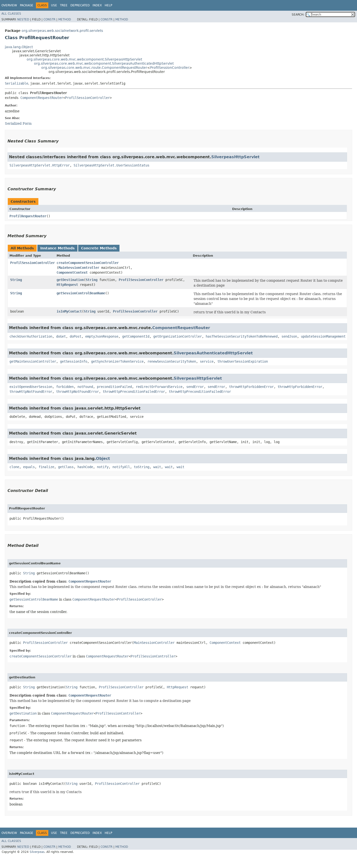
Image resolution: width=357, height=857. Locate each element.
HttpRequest (67, 285)
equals (29, 467)
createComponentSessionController (88, 263)
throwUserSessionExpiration (242, 361)
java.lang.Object (19, 47)
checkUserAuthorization (30, 336)
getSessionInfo (73, 361)
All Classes (11, 13)
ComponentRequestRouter (41, 98)
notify (103, 467)
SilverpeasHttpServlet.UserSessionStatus (111, 165)
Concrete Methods (99, 248)
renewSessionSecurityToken (171, 361)
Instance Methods (57, 248)
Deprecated (80, 5)
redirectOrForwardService (159, 387)
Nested (23, 19)
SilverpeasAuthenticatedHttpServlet (213, 353)
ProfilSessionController (169, 68)
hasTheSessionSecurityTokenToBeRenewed (242, 336)
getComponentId (135, 336)
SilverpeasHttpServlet (235, 157)
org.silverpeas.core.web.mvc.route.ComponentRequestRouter (94, 68)
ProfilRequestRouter (27, 216)
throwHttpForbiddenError (251, 387)
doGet (61, 336)
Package (26, 5)
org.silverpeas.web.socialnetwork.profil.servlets (62, 31)
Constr (49, 19)
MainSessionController (79, 268)
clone (14, 467)
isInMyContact (69, 311)
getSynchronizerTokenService (117, 361)
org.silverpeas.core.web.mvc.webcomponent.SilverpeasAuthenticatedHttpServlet (104, 63)
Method (64, 19)
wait (157, 467)
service (206, 361)
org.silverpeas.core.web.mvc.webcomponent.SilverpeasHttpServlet (84, 59)
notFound (85, 387)
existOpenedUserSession (30, 387)
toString (141, 467)
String (16, 280)
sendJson (289, 336)
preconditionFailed (114, 387)
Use (54, 5)
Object (103, 458)
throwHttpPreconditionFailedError (134, 392)
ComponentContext (72, 272)
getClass (66, 467)
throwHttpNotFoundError (30, 392)
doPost (75, 336)
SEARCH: (298, 14)
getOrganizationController (177, 336)
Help (108, 5)
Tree (64, 5)
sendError (195, 387)
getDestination (70, 280)
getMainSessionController (32, 361)
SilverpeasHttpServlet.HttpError (39, 165)
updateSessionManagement (323, 336)
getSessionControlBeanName (81, 293)
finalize (46, 467)
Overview (9, 5)
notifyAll (121, 467)
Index (97, 5)
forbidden (65, 387)
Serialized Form (18, 123)
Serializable (16, 83)
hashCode (85, 467)
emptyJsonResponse (101, 336)
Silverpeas (37, 852)
